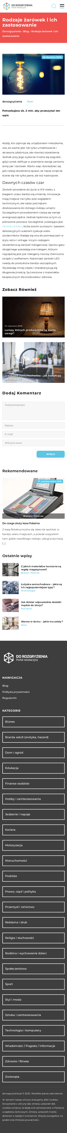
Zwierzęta (12, 1076)
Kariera (10, 829)
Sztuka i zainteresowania (23, 1015)
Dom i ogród (14, 752)
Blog (5, 685)
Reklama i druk (16, 922)
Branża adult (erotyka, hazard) (27, 737)
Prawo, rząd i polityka (20, 891)
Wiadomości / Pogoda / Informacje (30, 1046)
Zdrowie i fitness (17, 1061)
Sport (9, 984)
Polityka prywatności (16, 691)
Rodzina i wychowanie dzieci (26, 953)
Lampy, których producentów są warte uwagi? (30, 332)
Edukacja (12, 768)
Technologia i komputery (23, 1030)
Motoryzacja (14, 845)
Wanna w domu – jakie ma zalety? (42, 621)
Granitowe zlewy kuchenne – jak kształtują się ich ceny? (33, 377)
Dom (30, 101)
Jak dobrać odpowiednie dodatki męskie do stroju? (41, 604)
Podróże (11, 876)
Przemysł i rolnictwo (19, 907)
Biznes (10, 721)
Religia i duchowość (19, 938)
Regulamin (9, 698)
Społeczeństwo (16, 968)
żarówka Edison (12, 226)
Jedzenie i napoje (17, 814)
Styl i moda (13, 999)
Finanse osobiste (17, 783)
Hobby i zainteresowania (23, 799)
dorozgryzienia (12, 101)
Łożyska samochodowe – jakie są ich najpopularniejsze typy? (41, 586)
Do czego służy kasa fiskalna (21, 523)
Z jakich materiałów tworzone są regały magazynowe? (41, 568)
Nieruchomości (16, 860)
